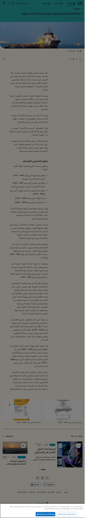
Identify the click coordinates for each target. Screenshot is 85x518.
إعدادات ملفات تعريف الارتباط (66, 514)
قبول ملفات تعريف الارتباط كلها (45, 514)
